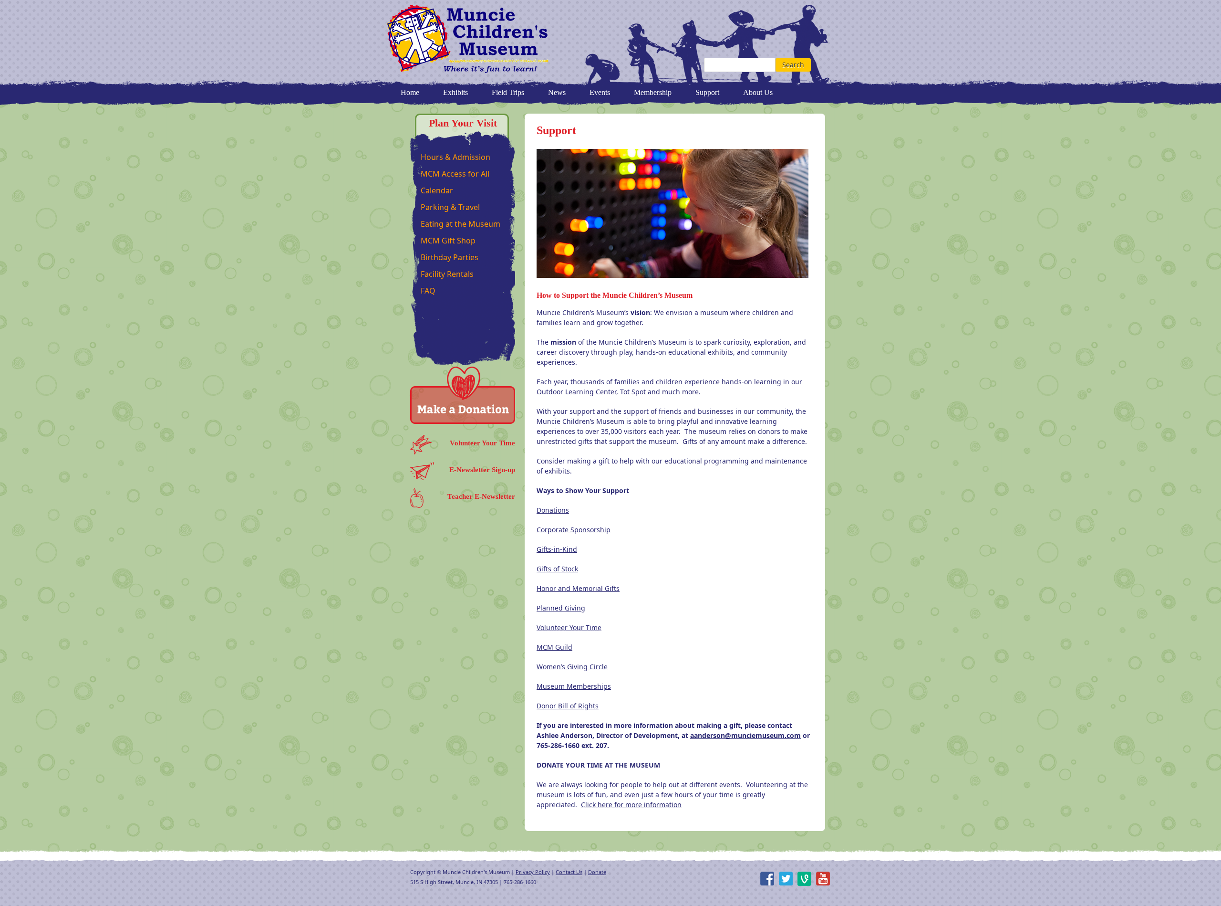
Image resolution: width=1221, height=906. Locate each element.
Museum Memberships (574, 686)
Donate (597, 871)
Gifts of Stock (557, 568)
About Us (758, 92)
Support (707, 92)
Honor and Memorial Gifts (578, 588)
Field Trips (508, 92)
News (557, 92)
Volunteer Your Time (482, 443)
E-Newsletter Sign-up (482, 470)
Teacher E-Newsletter (481, 496)
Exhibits (455, 92)
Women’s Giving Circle (572, 666)
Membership (653, 92)
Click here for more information (631, 804)
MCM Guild (554, 647)
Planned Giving (561, 607)
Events (600, 92)
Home (410, 92)
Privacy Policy (533, 871)
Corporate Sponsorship (573, 529)
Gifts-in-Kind (557, 549)
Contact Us (569, 871)
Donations (553, 510)
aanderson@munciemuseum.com (745, 735)
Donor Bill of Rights (568, 705)
